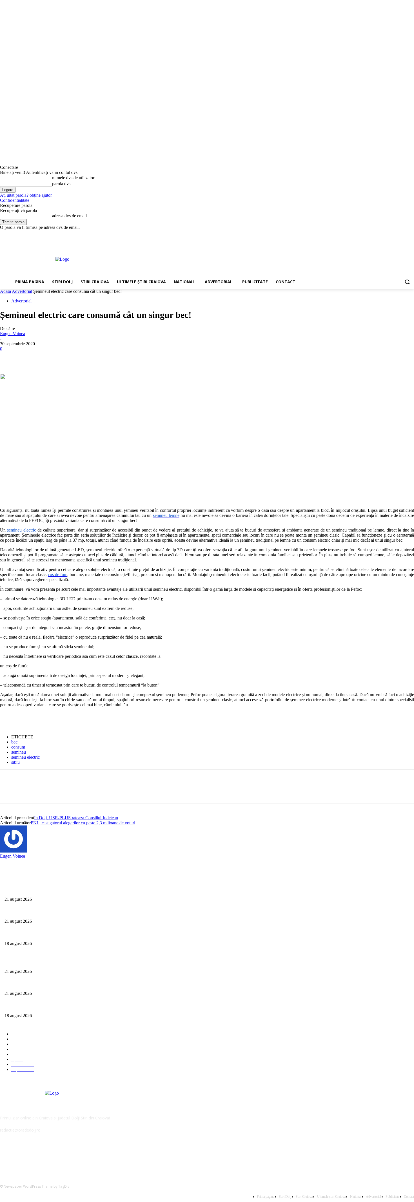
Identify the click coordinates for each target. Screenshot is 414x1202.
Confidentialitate (14, 200)
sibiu (15, 762)
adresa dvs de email (69, 215)
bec (14, 742)
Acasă (5, 291)
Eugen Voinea (12, 333)
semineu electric (25, 757)
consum (18, 747)
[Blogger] (6, 1156)
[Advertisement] (226, 258)
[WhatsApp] (70, 357)
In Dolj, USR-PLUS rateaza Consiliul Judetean (76, 817)
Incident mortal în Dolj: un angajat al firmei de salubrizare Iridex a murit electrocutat (73, 934)
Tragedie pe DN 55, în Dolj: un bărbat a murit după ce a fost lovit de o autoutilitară (71, 912)
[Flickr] (34, 1156)
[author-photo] (13, 851)
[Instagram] (387, 234)
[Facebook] (379, 234)
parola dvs (61, 183)
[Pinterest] (50, 357)
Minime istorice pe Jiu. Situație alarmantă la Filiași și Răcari (53, 890)
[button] (407, 282)
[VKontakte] (63, 1156)
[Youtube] (411, 234)
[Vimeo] (403, 234)
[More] (90, 357)
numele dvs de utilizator (73, 177)
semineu (18, 752)
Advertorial (22, 291)
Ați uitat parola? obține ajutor (26, 195)
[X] (395, 234)
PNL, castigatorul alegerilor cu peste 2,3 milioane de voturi (83, 822)
